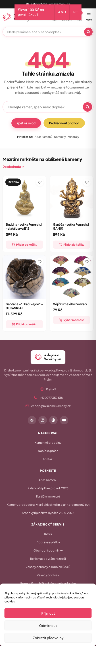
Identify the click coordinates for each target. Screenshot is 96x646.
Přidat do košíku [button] (26, 244)
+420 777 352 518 (51, 397)
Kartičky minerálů (48, 496)
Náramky (60, 136)
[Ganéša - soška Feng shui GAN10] (71, 197)
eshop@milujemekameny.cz (50, 4)
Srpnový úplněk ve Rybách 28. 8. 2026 (48, 513)
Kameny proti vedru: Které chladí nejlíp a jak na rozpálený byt (48, 504)
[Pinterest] (53, 420)
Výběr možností (73, 320)
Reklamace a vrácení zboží (48, 558)
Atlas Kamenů (48, 480)
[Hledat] (88, 32)
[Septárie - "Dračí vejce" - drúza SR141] (24, 277)
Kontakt (48, 459)
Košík (48, 534)
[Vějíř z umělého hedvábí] (71, 277)
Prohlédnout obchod (64, 123)
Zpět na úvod (26, 123)
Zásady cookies (48, 575)
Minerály (73, 136)
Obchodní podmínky (48, 550)
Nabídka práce (48, 451)
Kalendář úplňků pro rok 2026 (48, 488)
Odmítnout (48, 625)
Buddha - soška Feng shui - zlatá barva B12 (24, 226)
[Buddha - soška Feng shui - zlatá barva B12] (24, 197)
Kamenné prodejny (48, 442)
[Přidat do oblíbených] (40, 182)
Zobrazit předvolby (48, 638)
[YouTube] (64, 420)
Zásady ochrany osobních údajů (48, 567)
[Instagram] (42, 420)
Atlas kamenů (43, 136)
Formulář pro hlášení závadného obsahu (48, 583)
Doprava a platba (48, 542)
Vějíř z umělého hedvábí (70, 304)
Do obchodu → (13, 167)
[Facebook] (32, 420)
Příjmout (48, 613)
